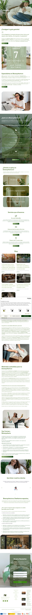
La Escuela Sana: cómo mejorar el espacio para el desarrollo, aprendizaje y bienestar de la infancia (8, 266)
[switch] (12, 310)
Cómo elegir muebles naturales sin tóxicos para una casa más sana (8, 286)
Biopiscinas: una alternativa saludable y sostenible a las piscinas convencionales (23, 266)
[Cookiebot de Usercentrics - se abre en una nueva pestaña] (27, 298)
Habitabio (3, 609)
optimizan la (4, 398)
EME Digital (12, 609)
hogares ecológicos (13, 389)
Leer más (3, 290)
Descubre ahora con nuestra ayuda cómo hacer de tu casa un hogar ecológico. (14, 406)
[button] (20, 1)
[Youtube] (5, 601)
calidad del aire (8, 398)
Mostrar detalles (27, 313)
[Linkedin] (7, 601)
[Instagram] (3, 601)
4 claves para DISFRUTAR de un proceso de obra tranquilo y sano (23, 286)
